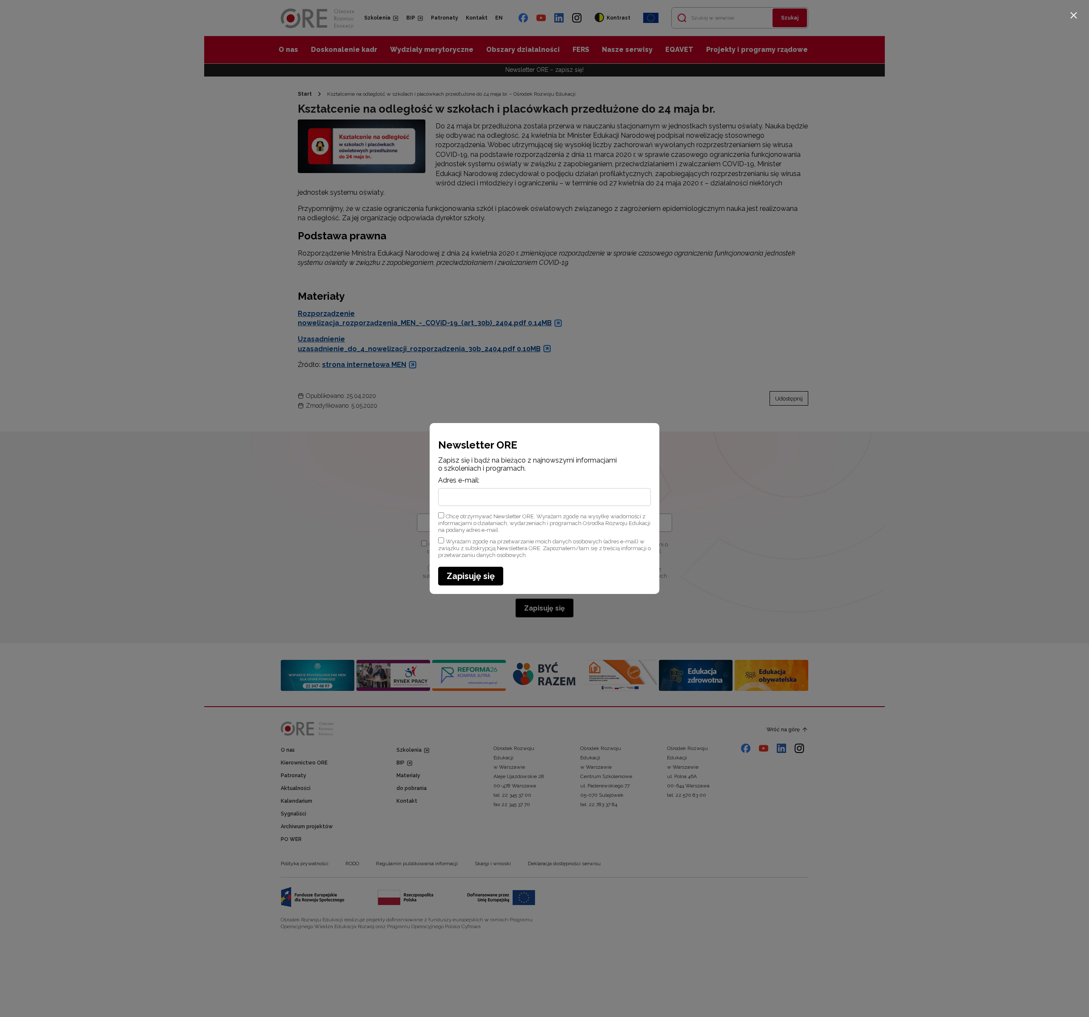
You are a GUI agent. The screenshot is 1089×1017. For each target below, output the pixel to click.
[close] (1073, 15)
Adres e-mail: (458, 480)
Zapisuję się (471, 576)
